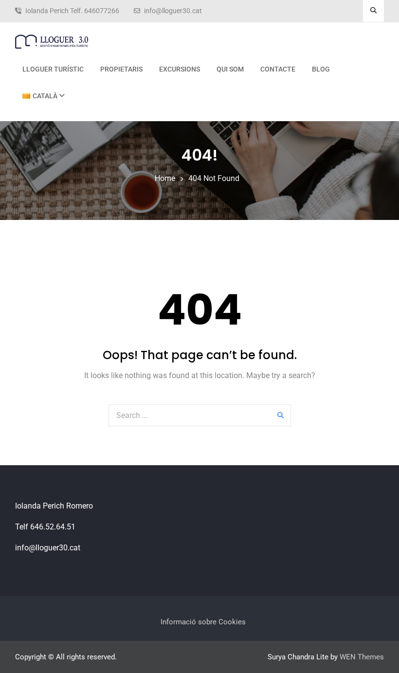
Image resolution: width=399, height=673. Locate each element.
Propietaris (121, 69)
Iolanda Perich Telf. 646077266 (72, 11)
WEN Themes (362, 657)
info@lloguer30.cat (173, 11)
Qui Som (230, 69)
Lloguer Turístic (53, 69)
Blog (321, 69)
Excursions (179, 69)
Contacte (277, 69)
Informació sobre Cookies (203, 622)
